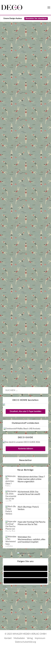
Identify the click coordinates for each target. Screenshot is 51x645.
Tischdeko (29, 125)
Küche (8, 376)
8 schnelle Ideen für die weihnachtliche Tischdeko (24, 93)
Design (19, 125)
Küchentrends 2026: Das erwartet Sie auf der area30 (29, 493)
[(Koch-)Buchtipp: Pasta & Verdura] (10, 510)
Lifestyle (28, 258)
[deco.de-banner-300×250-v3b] (25, 590)
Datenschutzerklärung (25, 642)
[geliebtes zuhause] (25, 553)
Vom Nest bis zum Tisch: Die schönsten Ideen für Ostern (25, 216)
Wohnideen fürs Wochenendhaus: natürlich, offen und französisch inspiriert (31, 539)
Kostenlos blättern (25, 449)
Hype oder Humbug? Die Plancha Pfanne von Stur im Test (31, 523)
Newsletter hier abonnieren (36, 18)
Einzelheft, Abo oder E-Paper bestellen (25, 411)
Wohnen (9, 261)
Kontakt (8, 638)
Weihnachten (11, 128)
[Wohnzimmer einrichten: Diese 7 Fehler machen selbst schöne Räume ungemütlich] (10, 480)
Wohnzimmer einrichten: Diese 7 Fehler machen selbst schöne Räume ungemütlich (31, 479)
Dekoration (10, 125)
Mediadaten (19, 638)
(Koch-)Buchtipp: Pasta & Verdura (28, 508)
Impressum (40, 638)
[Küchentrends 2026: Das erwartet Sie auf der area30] (10, 495)
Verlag (30, 638)
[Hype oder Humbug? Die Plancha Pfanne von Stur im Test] (10, 525)
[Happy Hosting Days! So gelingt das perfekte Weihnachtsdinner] (25, 300)
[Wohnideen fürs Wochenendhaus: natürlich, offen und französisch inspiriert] (10, 541)
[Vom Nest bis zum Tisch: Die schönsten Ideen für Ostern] (25, 171)
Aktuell (8, 258)
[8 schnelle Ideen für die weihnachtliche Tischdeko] (25, 53)
